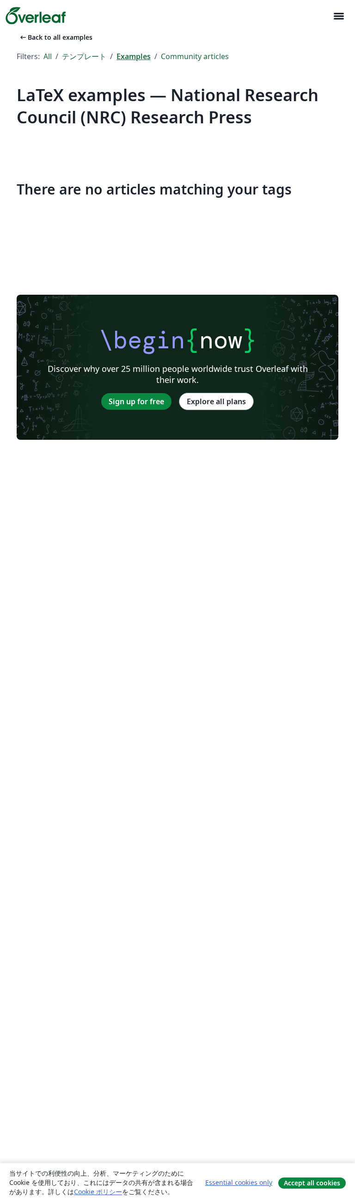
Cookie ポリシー (98, 1191)
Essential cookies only (238, 1182)
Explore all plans (216, 401)
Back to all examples (55, 37)
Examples (133, 56)
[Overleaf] (36, 15)
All (47, 56)
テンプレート (84, 56)
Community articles (195, 56)
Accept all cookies (312, 1182)
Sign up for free (136, 401)
